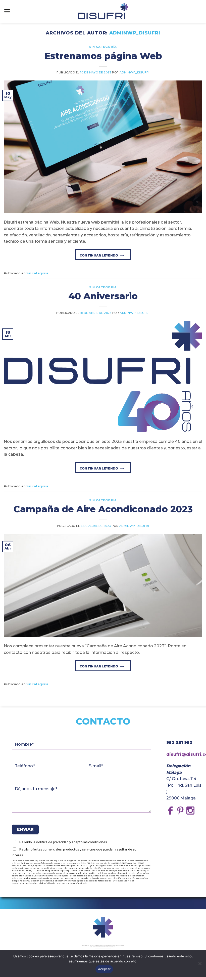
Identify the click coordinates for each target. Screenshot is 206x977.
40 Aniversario (103, 296)
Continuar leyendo (102, 254)
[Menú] (7, 11)
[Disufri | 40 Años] (103, 11)
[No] (199, 965)
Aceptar (104, 969)
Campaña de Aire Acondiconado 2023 (103, 509)
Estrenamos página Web (103, 55)
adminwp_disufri (134, 33)
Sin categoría (103, 47)
